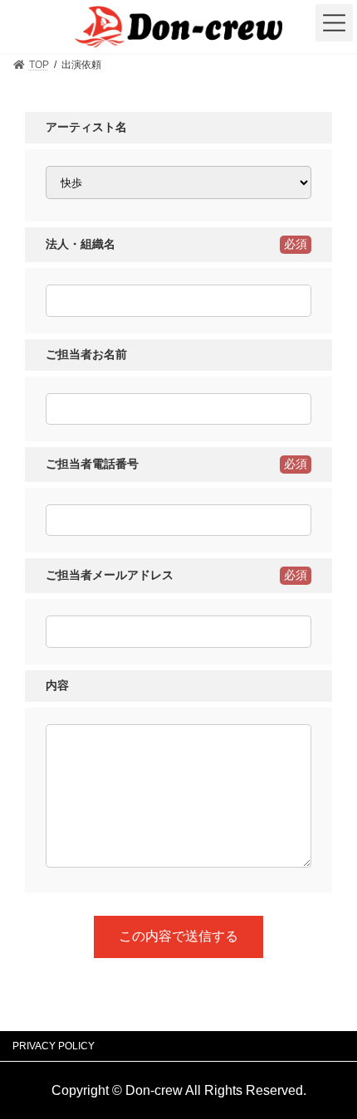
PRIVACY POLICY (53, 1046)
